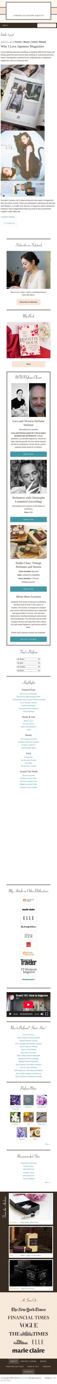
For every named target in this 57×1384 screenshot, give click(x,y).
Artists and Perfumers (28, 727)
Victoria (17, 42)
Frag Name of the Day (28, 1163)
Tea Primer (28, 763)
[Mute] (41, 1014)
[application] (28, 1004)
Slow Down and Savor (28, 1053)
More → (47, 1144)
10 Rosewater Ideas (28, 748)
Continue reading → (9, 217)
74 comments (9, 223)
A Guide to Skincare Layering (28, 742)
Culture (34, 42)
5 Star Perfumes (28, 711)
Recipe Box (28, 757)
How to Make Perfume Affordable (28, 1055)
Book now (28, 454)
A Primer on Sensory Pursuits (25, 10)
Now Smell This (28, 1169)
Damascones (41, 1107)
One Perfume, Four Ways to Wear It (28, 1064)
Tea (28, 1124)
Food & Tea (33, 1366)
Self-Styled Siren (28, 1175)
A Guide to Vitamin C (28, 745)
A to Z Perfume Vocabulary (15, 1108)
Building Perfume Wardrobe (28, 1061)
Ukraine (47, 1366)
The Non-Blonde (28, 1179)
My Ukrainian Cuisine (28, 760)
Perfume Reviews (15, 1366)
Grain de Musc (28, 1166)
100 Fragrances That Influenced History (28, 1070)
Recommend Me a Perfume (28, 708)
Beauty (27, 42)
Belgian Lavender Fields (28, 784)
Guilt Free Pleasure (28, 705)
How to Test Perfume (28, 1049)
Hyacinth (22, 1139)
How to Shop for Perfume (28, 1047)
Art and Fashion (28, 724)
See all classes (29, 639)
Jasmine (15, 1124)
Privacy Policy (6, 1380)
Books (43, 1361)
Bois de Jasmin (23, 1378)
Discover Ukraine (28, 775)
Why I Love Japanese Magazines (22, 46)
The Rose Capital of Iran (28, 781)
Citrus (35, 1139)
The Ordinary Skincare (28, 739)
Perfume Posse (28, 1173)
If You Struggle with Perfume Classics (28, 1044)
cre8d (54, 1378)
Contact (28, 1372)
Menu (5, 25)
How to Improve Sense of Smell (28, 1038)
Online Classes (28, 1361)
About (14, 1361)
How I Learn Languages (28, 694)
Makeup (42, 42)
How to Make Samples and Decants (28, 1073)
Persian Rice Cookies (28, 766)
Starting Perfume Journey (28, 1040)
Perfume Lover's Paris (28, 778)
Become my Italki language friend (28, 697)
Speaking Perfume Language (28, 1058)
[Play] (10, 1014)
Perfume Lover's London (28, 787)
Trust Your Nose (28, 1035)
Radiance (28, 1107)
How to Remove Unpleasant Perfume (28, 1076)
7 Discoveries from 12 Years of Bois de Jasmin (28, 699)
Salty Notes (42, 1124)
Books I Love (28, 721)
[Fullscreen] (46, 1014)
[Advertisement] (28, 836)
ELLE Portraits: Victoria (28, 703)
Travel (28, 730)
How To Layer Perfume (28, 1067)
